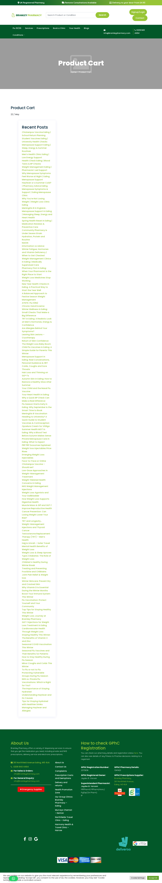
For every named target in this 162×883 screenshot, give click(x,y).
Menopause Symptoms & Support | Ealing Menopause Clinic (36, 192)
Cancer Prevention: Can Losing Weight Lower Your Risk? (35, 514)
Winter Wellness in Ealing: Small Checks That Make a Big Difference (35, 312)
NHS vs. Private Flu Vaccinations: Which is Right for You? (36, 682)
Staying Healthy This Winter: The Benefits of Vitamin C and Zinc (36, 638)
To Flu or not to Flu (31, 669)
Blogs (86, 28)
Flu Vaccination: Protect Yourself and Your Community (34, 603)
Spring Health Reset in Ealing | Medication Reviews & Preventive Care (37, 223)
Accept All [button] (153, 878)
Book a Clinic (59, 28)
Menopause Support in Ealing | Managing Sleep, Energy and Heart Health (37, 214)
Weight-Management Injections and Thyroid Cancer (33, 527)
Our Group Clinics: (64, 796)
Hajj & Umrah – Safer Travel (36, 543)
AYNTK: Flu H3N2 (30, 302)
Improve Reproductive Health (37, 508)
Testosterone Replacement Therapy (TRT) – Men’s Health (36, 536)
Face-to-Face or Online (34, 461)
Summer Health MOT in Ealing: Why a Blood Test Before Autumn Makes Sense (36, 432)
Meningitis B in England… (34, 208)
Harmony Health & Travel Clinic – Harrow (64, 827)
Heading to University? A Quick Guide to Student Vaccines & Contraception (35, 419)
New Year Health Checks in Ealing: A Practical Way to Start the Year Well (35, 287)
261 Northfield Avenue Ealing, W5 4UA (31, 762)
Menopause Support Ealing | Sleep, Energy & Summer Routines (36, 148)
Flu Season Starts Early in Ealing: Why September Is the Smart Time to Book (37, 407)
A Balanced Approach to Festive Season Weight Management (34, 296)
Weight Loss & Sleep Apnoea (36, 552)
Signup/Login (138, 12)
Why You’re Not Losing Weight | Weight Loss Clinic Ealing (36, 201)
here (136, 753)
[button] (13, 878)
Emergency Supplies (32, 789)
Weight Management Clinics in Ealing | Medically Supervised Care (36, 261)
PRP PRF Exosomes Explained (36, 445)
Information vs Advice (33, 246)
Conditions (18, 35)
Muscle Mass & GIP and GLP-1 (37, 505)
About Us (59, 762)
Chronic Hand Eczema (33, 306)
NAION (25, 242)
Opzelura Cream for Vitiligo (36, 426)
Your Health (74, 28)
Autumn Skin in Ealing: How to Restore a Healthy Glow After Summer (37, 382)
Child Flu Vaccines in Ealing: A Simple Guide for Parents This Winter (37, 350)
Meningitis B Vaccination (34, 413)
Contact (140, 18)
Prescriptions (43, 28)
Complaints (61, 771)
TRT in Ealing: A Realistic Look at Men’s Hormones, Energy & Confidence (37, 321)
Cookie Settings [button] (137, 878)
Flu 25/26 (17, 28)
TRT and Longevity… (32, 521)
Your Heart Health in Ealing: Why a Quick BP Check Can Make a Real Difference (35, 397)
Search (102, 15)
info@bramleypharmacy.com (26, 774)
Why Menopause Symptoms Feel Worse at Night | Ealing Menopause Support (36, 176)
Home (73, 72)
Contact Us (60, 766)
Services (29, 28)
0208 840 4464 (21, 766)
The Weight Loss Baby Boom (36, 344)
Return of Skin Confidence (35, 340)
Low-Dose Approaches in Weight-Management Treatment (35, 473)
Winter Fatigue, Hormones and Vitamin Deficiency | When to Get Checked (35, 252)
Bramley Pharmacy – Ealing (61, 803)
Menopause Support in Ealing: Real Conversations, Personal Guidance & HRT (36, 359)
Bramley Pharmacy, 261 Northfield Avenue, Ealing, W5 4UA (124, 781)
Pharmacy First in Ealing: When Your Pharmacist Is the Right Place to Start (36, 271)
